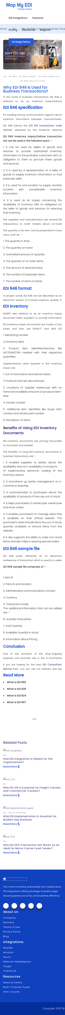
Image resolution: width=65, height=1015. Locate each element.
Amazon (8, 952)
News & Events (12, 982)
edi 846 (13, 76)
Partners (8, 922)
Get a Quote (11, 991)
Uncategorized (18, 812)
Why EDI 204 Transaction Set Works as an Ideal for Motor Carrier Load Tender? (31, 846)
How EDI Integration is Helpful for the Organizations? (28, 760)
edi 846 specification (32, 81)
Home (3, 28)
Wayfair (8, 947)
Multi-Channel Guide (16, 987)
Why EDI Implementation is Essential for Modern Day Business (30, 817)
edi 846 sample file (49, 76)
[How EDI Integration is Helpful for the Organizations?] (12, 750)
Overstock (9, 970)
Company (9, 917)
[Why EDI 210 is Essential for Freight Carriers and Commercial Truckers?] (9, 779)
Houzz (7, 957)
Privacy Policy (12, 931)
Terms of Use (11, 927)
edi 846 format (28, 76)
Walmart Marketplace (17, 961)
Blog (6, 936)
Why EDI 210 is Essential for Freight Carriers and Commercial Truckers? (32, 789)
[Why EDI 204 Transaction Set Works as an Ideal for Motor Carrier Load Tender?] (9, 837)
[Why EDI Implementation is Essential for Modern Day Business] (18, 808)
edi (5, 76)
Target (7, 966)
